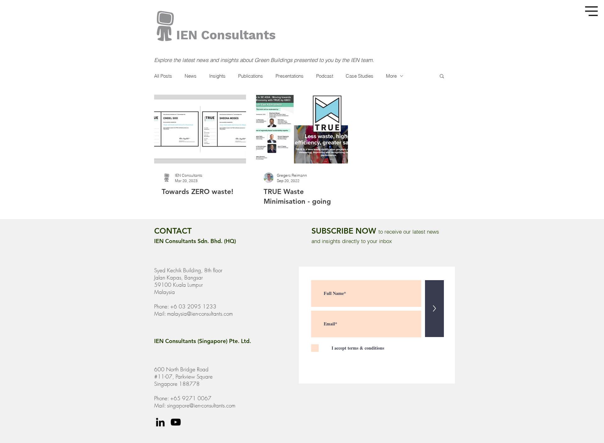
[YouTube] (176, 422)
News (191, 76)
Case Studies (359, 76)
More (391, 76)
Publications (250, 76)
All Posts (163, 76)
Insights (217, 76)
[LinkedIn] (160, 422)
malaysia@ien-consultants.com (200, 313)
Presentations (290, 76)
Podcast (324, 76)
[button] (591, 11)
